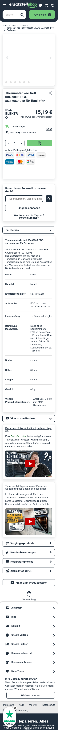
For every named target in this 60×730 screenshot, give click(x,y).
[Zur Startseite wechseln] (23, 5)
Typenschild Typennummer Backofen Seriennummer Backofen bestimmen (26, 487)
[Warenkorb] (46, 5)
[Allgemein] (54, 607)
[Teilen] (50, 93)
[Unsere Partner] (54, 644)
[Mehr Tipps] (54, 671)
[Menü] (5, 5)
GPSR (49, 129)
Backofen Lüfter (19, 436)
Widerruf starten (30, 695)
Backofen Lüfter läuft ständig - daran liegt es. (28, 429)
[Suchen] (22, 14)
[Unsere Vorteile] (54, 635)
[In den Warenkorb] (39, 143)
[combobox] (10, 14)
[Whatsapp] (40, 5)
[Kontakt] (54, 625)
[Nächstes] (50, 58)
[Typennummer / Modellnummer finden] (49, 198)
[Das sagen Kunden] (54, 662)
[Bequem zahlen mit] (54, 653)
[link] (29, 582)
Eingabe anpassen (28, 208)
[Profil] (52, 5)
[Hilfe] (54, 616)
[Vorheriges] (7, 58)
